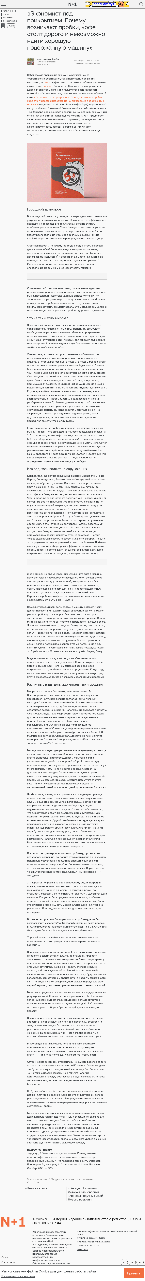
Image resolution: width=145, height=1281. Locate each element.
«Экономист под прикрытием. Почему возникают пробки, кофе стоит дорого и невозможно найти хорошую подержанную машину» (65, 101)
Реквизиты (82, 1249)
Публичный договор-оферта (91, 1238)
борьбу (47, 85)
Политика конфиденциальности (18, 1276)
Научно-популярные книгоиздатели (46, 63)
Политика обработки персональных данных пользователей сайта (107, 1233)
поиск (47, 82)
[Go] (3, 4)
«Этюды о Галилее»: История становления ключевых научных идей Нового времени (85, 1194)
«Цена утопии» (36, 1188)
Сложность (8, 1262)
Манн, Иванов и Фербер (48, 59)
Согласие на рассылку (88, 1245)
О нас (5, 1257)
